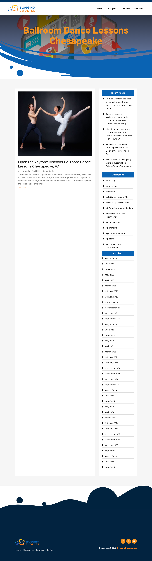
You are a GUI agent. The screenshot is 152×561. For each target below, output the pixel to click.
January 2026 (111, 296)
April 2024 (109, 412)
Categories (112, 8)
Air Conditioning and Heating (119, 208)
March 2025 (110, 351)
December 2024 (112, 368)
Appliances (111, 238)
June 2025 (110, 335)
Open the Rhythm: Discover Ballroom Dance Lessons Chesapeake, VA (54, 164)
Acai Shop (111, 180)
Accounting (111, 186)
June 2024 (110, 401)
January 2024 (111, 428)
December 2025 (112, 302)
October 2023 (111, 445)
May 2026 (109, 274)
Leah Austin (25, 171)
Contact (138, 8)
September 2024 (113, 384)
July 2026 (109, 263)
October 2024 (111, 379)
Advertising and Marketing (118, 202)
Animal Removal (113, 222)
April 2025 (109, 346)
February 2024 (111, 423)
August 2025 (111, 324)
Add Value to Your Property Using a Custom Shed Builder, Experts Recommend (119, 162)
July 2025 (109, 329)
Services (126, 8)
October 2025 (111, 313)
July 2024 (109, 395)
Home (99, 8)
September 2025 (113, 318)
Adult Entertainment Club (117, 197)
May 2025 (109, 340)
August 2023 (111, 456)
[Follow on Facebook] (123, 541)
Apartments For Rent (115, 233)
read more (22, 186)
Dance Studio (48, 171)
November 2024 (112, 373)
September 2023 (112, 450)
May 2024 (109, 406)
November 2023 (112, 439)
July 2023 (109, 461)
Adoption (110, 191)
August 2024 (111, 390)
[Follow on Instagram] (134, 541)
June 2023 (110, 467)
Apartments (111, 227)
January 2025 (111, 362)
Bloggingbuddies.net (127, 548)
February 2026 (111, 291)
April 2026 (109, 280)
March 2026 (110, 285)
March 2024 (110, 417)
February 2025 (111, 357)
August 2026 (111, 258)
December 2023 (112, 434)
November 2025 (112, 307)
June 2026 (110, 269)
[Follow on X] (128, 541)
